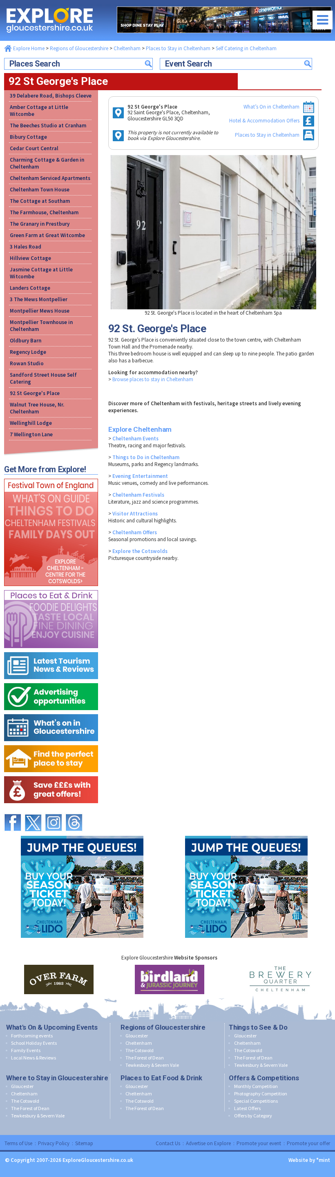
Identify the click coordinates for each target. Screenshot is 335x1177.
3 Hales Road (25, 246)
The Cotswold (139, 1050)
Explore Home (28, 48)
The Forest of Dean (144, 1058)
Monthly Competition (256, 1086)
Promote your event (259, 1143)
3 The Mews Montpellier (38, 299)
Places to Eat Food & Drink (161, 1078)
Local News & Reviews (33, 1058)
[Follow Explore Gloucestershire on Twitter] (33, 810)
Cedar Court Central (34, 148)
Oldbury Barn (25, 340)
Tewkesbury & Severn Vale (152, 1065)
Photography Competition (260, 1093)
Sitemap (84, 1143)
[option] (58, 979)
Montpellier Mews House (39, 310)
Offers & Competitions (264, 1078)
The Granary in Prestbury (39, 223)
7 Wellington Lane (31, 434)
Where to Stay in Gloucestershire (57, 1078)
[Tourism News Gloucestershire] (51, 650)
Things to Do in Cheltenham (145, 457)
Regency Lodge (28, 352)
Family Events (25, 1050)
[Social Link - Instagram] (53, 810)
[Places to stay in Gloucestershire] (51, 743)
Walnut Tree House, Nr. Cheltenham (37, 408)
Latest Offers (247, 1108)
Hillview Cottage (30, 258)
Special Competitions (256, 1101)
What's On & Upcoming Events (52, 1027)
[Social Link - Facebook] (12, 810)
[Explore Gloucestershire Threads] (74, 810)
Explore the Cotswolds (140, 551)
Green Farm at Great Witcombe (47, 235)
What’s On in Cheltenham (271, 106)
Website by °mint (309, 1160)
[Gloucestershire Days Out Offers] (51, 774)
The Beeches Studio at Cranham (48, 125)
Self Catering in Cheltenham (246, 48)
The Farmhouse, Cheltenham (44, 212)
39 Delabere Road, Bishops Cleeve (51, 95)
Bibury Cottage (28, 136)
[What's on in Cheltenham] (51, 476)
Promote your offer (308, 1143)
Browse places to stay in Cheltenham (152, 379)
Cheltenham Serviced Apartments (50, 178)
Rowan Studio (27, 363)
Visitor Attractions (135, 513)
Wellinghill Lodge (31, 423)
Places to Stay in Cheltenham (178, 48)
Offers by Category (253, 1116)
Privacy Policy (53, 1143)
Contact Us (168, 1143)
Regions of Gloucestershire (79, 48)
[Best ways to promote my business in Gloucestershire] (51, 681)
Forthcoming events (32, 1036)
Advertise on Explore (208, 1143)
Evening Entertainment (140, 476)
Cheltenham (127, 48)
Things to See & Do (258, 1027)
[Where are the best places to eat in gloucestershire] (51, 588)
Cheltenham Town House (39, 189)
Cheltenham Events (135, 438)
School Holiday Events (34, 1043)
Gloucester (136, 1036)
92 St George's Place (35, 393)
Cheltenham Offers (134, 532)
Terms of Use (18, 1143)
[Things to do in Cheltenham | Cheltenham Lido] (82, 834)
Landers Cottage (30, 287)
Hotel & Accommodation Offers (264, 120)
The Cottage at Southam (40, 201)
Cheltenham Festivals (138, 494)
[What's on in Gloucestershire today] (51, 712)
